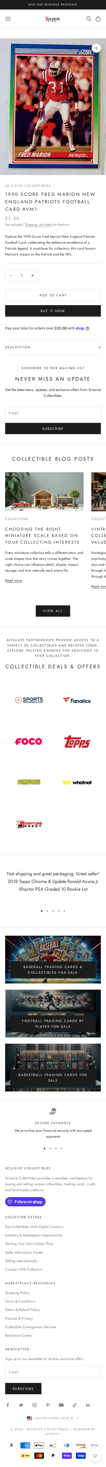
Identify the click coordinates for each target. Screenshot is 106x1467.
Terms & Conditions (20, 1301)
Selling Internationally (21, 1260)
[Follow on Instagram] (34, 1405)
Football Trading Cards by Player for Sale (53, 1023)
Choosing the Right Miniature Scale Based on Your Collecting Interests (42, 535)
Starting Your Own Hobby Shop (29, 1243)
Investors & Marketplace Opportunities (34, 1235)
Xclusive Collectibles (28, 186)
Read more (13, 580)
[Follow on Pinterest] (47, 1405)
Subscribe (53, 428)
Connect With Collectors (23, 1269)
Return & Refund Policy (22, 1309)
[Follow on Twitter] (21, 1405)
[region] (53, 1124)
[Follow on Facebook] (7, 1405)
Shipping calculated (38, 224)
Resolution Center (18, 1335)
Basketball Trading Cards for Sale (53, 1077)
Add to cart (53, 295)
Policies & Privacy (19, 1318)
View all (53, 610)
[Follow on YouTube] (61, 1405)
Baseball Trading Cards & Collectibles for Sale (53, 969)
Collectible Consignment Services (30, 1326)
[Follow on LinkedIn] (88, 1405)
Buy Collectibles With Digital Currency (34, 1226)
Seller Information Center (24, 1252)
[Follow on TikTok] (74, 1405)
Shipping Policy (17, 1292)
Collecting (17, 519)
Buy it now (53, 310)
